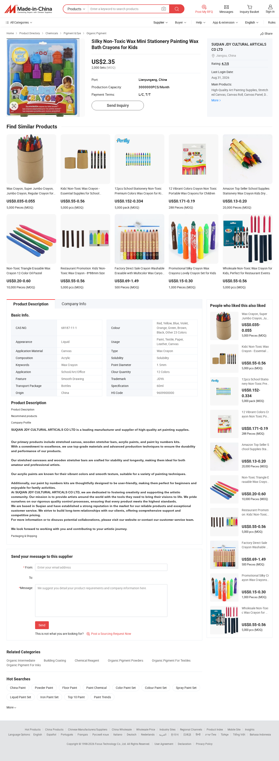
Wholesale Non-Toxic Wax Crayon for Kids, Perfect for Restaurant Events (255, 610)
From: (28, 567)
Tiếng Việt (239, 734)
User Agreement (164, 744)
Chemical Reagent (87, 660)
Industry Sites (167, 729)
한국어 (175, 734)
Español (51, 734)
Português (67, 734)
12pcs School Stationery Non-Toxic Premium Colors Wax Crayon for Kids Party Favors (255, 381)
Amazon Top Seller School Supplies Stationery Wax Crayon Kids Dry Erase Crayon (255, 447)
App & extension (224, 22)
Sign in (270, 11)
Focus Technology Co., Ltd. (111, 744)
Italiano (117, 734)
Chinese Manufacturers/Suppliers (87, 729)
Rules (272, 22)
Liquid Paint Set (20, 697)
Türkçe (224, 734)
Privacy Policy (204, 744)
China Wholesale (122, 729)
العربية (162, 734)
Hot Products (33, 729)
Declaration (184, 744)
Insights (249, 729)
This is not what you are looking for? (59, 634)
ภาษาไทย (210, 734)
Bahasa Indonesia (260, 734)
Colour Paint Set (156, 688)
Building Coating (55, 660)
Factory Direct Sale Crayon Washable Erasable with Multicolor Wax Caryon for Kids (255, 545)
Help (199, 22)
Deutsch (131, 734)
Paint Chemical (96, 688)
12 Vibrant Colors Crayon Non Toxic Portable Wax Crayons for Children (255, 414)
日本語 (187, 734)
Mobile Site (234, 729)
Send (42, 625)
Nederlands (148, 734)
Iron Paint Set (49, 697)
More (214, 100)
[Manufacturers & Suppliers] (28, 9)
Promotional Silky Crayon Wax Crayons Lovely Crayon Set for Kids (255, 577)
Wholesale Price (145, 729)
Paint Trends (102, 697)
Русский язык (100, 734)
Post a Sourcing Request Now (109, 634)
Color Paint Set (126, 688)
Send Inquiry (118, 105)
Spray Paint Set (186, 688)
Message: (26, 588)
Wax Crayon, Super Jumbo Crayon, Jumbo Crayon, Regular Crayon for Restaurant (255, 316)
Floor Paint (69, 688)
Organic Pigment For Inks (24, 665)
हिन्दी (198, 734)
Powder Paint (44, 688)
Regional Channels (191, 729)
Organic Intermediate (21, 660)
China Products (54, 729)
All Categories (19, 22)
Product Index (215, 729)
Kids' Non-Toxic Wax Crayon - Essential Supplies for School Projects (255, 348)
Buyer (179, 22)
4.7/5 (225, 63)
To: (31, 577)
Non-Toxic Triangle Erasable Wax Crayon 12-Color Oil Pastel (255, 479)
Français (83, 734)
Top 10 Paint (76, 697)
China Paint (18, 688)
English (37, 734)
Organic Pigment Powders (125, 660)
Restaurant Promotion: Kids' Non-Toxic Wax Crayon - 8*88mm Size (255, 512)
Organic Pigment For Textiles (171, 660)
